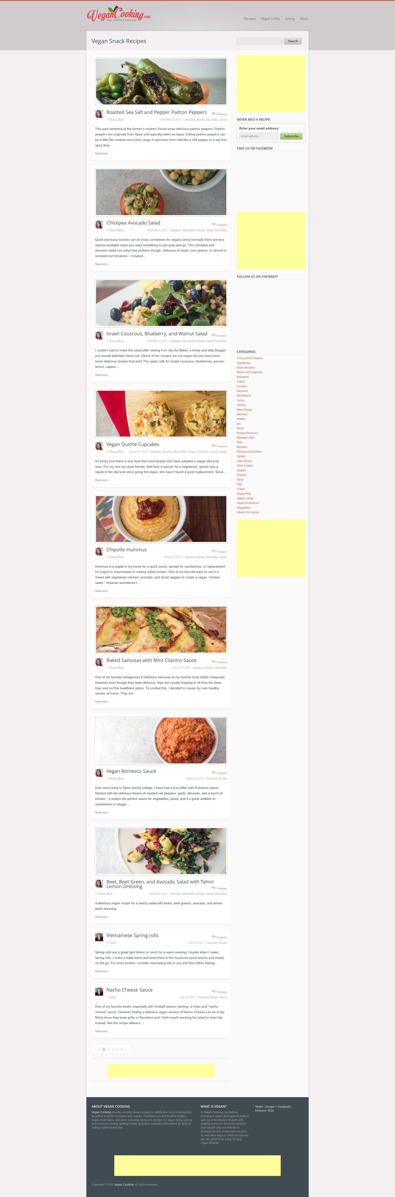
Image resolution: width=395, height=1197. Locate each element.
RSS (271, 1110)
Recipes (250, 18)
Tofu (239, 484)
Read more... (102, 153)
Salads (210, 229)
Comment (222, 114)
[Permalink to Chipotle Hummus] (161, 519)
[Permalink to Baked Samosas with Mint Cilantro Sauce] (161, 629)
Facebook (284, 1106)
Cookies (242, 386)
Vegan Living (270, 18)
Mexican (242, 414)
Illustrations (244, 395)
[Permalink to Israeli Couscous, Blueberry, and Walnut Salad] (161, 303)
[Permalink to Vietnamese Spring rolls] (133, 934)
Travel (241, 489)
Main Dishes (189, 229)
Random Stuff (245, 437)
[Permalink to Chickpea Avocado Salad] (161, 192)
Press (240, 428)
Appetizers (190, 119)
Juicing (290, 18)
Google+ (270, 1106)
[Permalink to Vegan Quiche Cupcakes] (161, 413)
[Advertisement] (161, 1071)
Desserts (242, 391)
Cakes (241, 381)
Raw (240, 442)
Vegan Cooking (123, 1184)
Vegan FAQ (244, 493)
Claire (113, 942)
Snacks (223, 119)
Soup (240, 479)
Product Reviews (247, 433)
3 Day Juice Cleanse (250, 358)
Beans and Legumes (250, 372)
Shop (304, 18)
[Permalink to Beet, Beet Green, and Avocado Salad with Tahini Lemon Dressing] (161, 851)
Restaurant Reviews (249, 451)
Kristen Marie (117, 119)
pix (238, 423)
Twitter (259, 1106)
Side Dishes (212, 119)
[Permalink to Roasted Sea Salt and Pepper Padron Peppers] (161, 81)
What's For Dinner (248, 512)
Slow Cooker (245, 465)
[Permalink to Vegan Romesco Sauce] (161, 740)
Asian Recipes (246, 367)
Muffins (241, 419)
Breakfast (167, 451)
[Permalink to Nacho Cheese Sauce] (130, 989)
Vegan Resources (248, 503)
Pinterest (260, 1110)
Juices (241, 400)
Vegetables (244, 507)
